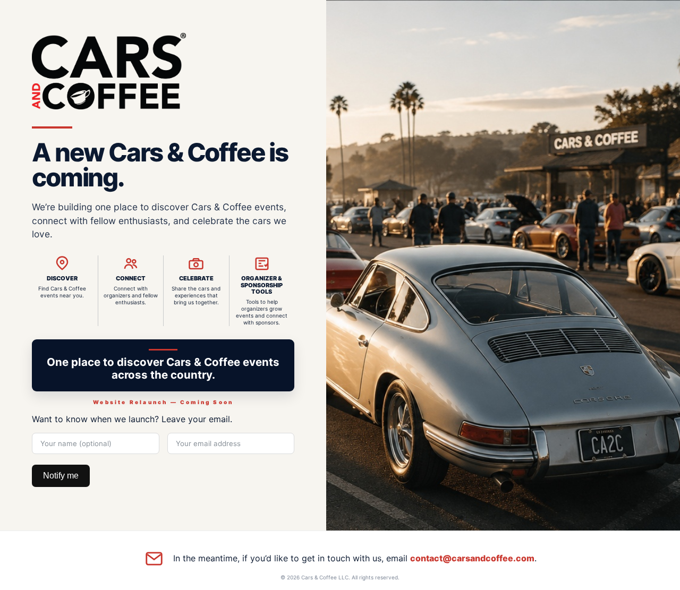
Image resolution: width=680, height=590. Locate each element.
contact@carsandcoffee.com (472, 558)
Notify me (61, 475)
